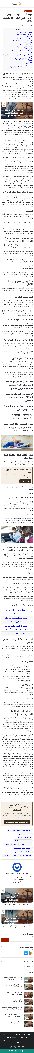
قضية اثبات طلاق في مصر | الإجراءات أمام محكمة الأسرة (12, 1023)
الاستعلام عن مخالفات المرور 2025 (16, 611)
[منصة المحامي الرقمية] (17, 3)
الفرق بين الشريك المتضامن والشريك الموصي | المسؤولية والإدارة (12, 1008)
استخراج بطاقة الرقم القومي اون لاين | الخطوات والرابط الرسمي (12, 1016)
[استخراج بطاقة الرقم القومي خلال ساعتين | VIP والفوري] (28, 995)
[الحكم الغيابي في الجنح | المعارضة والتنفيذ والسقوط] (28, 1002)
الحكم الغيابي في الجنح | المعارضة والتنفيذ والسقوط (12, 1001)
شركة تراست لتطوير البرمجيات (13, 1037)
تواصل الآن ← (25, 481)
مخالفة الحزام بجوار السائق (21, 848)
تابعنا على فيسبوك (28, 966)
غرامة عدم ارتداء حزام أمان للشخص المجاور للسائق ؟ (18, 39)
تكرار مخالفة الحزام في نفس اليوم (22, 59)
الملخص (29, 53)
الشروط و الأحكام (24, 1040)
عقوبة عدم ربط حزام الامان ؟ (24, 35)
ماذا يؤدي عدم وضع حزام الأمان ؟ (22, 41)
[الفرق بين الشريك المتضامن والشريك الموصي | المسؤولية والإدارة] (28, 1009)
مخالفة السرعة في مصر (22, 851)
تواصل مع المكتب (16, 1051)
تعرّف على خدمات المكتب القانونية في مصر (16, 822)
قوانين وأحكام (28, 11)
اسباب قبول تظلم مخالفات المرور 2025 (16, 619)
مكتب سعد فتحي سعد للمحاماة (23, 25)
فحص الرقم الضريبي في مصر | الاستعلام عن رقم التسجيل (13, 986)
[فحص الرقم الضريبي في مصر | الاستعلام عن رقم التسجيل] (28, 987)
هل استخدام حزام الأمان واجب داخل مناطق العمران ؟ (17, 55)
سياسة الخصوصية (15, 1040)
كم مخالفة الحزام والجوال (22, 841)
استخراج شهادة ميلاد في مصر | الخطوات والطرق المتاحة (13, 978)
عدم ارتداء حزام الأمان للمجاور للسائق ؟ (21, 67)
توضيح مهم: (27, 61)
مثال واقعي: (27, 63)
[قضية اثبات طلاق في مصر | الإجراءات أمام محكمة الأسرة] (28, 1024)
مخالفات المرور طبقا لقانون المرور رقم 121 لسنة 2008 (16, 627)
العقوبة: (29, 37)
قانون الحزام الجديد (24, 837)
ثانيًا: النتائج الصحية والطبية (24, 45)
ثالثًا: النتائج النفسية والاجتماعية (22, 47)
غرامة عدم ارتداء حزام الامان (24, 33)
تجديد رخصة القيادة (16, 634)
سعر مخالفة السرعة (24, 834)
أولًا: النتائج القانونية (25, 43)
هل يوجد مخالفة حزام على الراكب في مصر (16, 855)
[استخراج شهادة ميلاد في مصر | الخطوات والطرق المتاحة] (28, 980)
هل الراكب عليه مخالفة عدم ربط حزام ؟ (21, 51)
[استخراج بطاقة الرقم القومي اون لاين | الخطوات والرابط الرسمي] (28, 1017)
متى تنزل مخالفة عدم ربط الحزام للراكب (17, 844)
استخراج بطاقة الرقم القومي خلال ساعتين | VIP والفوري (13, 993)
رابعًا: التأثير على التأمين (24, 49)
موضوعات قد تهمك (26, 57)
